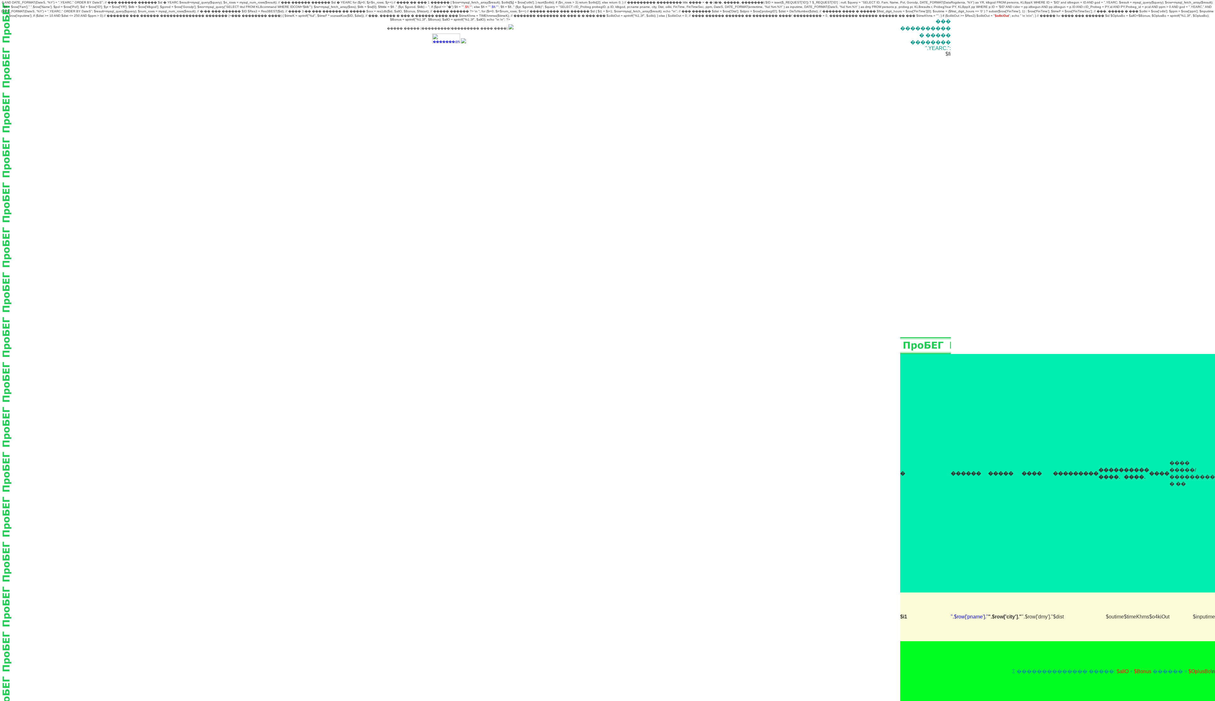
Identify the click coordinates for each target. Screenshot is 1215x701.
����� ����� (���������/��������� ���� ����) (447, 28)
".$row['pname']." (969, 616)
